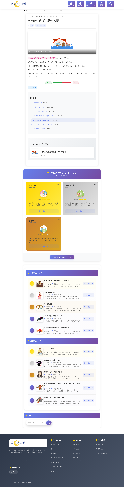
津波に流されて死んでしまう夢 (46, 124)
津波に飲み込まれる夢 (44, 111)
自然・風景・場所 (41, 25)
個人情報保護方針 (103, 453)
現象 (32, 25)
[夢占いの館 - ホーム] (19, 4)
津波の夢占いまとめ (43, 129)
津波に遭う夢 (41, 102)
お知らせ (78, 449)
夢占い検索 (79, 453)
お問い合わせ (79, 458)
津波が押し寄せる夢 (43, 107)
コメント (33, 87)
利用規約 (100, 449)
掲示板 (77, 444)
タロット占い (56, 449)
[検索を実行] (49, 422)
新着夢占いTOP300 (58, 466)
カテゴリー (56, 471)
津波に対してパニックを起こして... (48, 116)
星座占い (55, 453)
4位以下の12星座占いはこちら (63, 257)
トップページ (56, 444)
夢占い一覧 (56, 462)
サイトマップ (101, 444)
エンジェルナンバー (58, 458)
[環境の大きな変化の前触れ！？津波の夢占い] (62, 42)
